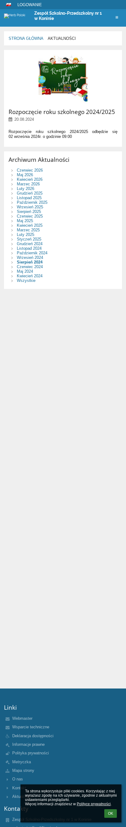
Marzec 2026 (28, 184)
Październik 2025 (32, 202)
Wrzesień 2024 (30, 257)
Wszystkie (26, 280)
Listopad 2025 (29, 197)
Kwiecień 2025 (30, 225)
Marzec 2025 (28, 230)
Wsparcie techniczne (30, 727)
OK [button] (110, 813)
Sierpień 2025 (29, 211)
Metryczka (21, 762)
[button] (8, 4)
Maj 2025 (25, 220)
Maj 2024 (25, 271)
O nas (17, 779)
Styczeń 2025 (29, 239)
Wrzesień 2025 (30, 207)
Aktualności (62, 38)
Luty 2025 (25, 234)
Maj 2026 (25, 175)
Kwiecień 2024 (30, 276)
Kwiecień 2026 (30, 179)
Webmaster (22, 718)
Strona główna (26, 38)
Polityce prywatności (94, 804)
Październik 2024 (32, 253)
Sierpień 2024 (30, 262)
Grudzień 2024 (30, 243)
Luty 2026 (25, 188)
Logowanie (29, 4)
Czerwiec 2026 (30, 170)
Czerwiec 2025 (30, 216)
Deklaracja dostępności (33, 736)
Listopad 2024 (29, 248)
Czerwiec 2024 (30, 266)
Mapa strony (23, 770)
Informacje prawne (28, 744)
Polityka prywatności (30, 753)
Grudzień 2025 (30, 193)
